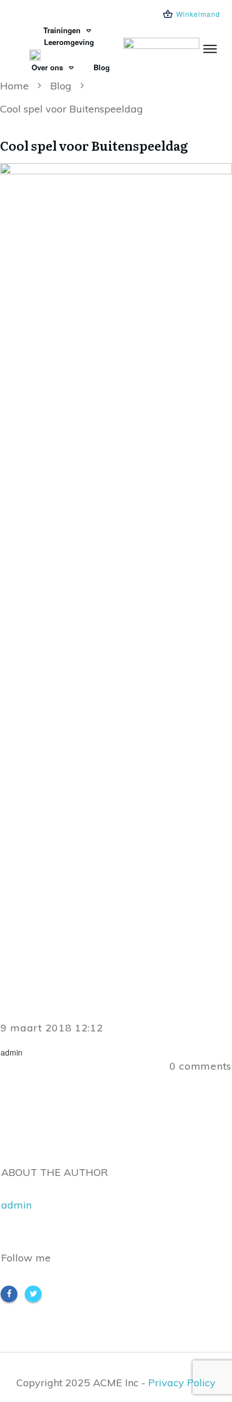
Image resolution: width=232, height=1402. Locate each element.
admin (16, 1204)
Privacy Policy (182, 1382)
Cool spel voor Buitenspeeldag (94, 145)
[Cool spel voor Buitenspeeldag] (116, 585)
